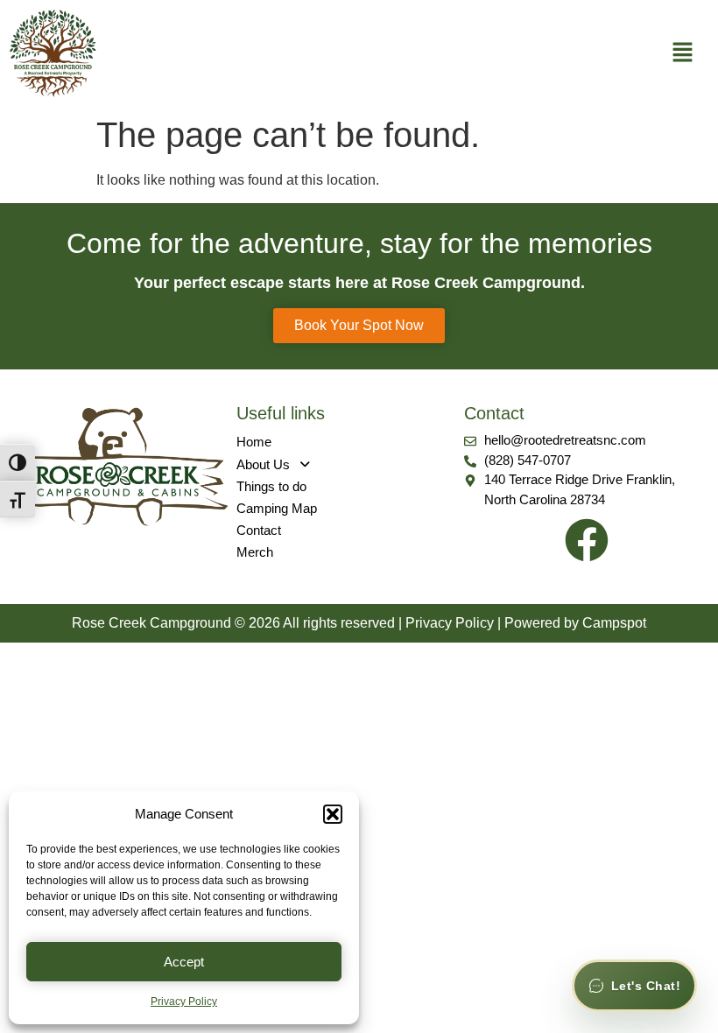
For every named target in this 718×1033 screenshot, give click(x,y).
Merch (254, 552)
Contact (258, 530)
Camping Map (276, 508)
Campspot (614, 622)
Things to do (271, 486)
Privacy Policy (184, 1001)
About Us (263, 464)
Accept (184, 961)
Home (253, 441)
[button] (332, 814)
